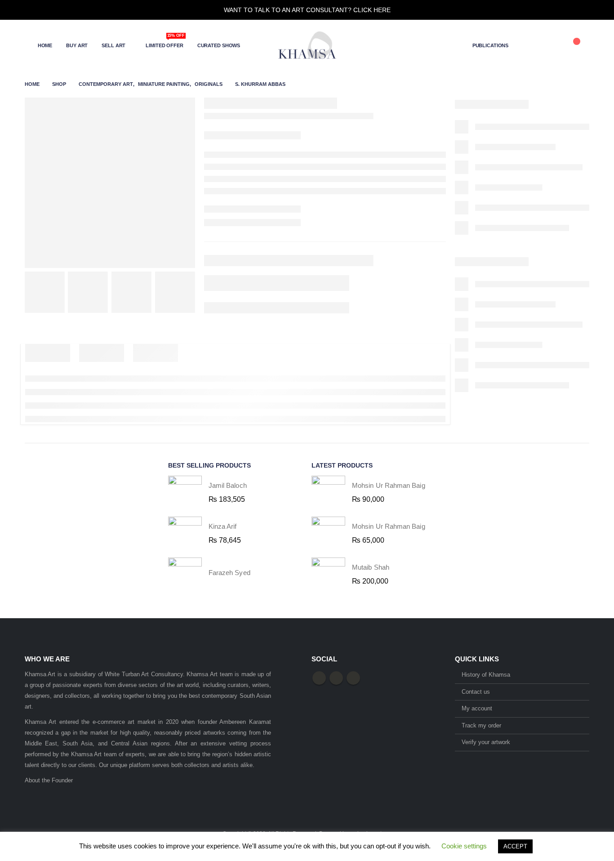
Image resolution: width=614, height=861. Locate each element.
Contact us (476, 691)
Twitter (336, 678)
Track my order (481, 725)
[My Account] (529, 45)
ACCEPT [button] (515, 846)
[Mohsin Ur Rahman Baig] (328, 492)
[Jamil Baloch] (185, 492)
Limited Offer (165, 42)
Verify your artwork (486, 742)
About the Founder (49, 780)
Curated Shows (218, 45)
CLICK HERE (372, 9)
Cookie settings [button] (464, 846)
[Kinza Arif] (185, 533)
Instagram (353, 678)
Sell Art (113, 45)
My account (477, 708)
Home (45, 45)
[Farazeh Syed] (185, 574)
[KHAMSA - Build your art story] (307, 45)
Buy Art (77, 45)
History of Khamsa (486, 674)
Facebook (319, 678)
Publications (490, 45)
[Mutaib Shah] (328, 574)
